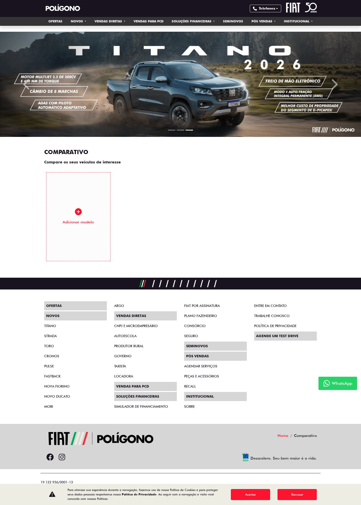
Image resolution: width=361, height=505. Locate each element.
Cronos (51, 356)
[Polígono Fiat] (62, 8)
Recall (190, 386)
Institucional (297, 21)
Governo (122, 356)
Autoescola (125, 336)
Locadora (123, 376)
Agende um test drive (277, 336)
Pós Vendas (262, 21)
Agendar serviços (200, 366)
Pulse (49, 366)
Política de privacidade (275, 326)
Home (283, 435)
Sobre (189, 406)
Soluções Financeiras (192, 21)
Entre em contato (270, 306)
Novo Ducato (57, 396)
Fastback (52, 376)
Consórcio (195, 326)
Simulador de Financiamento (141, 406)
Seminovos (233, 21)
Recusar (297, 494)
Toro (49, 346)
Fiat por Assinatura (202, 306)
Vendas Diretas (109, 21)
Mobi (48, 406)
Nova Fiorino (56, 386)
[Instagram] (62, 457)
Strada (50, 336)
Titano (50, 326)
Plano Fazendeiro (200, 316)
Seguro (191, 336)
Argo (119, 306)
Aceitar (250, 494)
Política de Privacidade (139, 494)
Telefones (267, 8)
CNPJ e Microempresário (136, 326)
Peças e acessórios (201, 376)
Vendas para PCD (149, 21)
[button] (27, 84)
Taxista (120, 366)
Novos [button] (77, 21)
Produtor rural (129, 346)
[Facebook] (50, 457)
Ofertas (55, 21)
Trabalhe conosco (272, 316)
